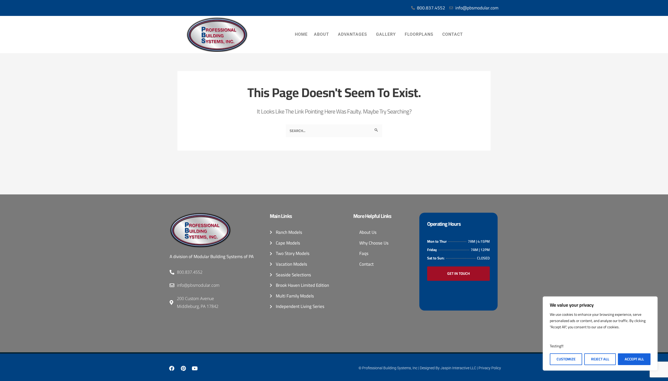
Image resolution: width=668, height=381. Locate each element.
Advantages (352, 34)
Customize (566, 359)
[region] (600, 333)
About (321, 34)
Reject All (600, 359)
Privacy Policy (490, 368)
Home (301, 34)
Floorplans (419, 34)
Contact (452, 34)
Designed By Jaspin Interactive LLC (448, 368)
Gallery (386, 34)
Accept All (634, 359)
